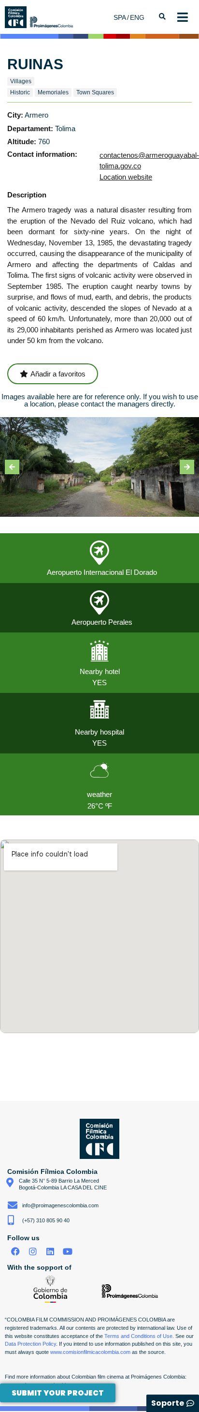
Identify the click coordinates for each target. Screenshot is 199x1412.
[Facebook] (16, 1252)
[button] (12, 467)
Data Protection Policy (30, 1344)
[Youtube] (67, 1252)
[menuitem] (122, 17)
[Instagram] (33, 1252)
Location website (126, 177)
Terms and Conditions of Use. (139, 1336)
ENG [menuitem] (137, 17)
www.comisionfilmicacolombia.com (90, 1352)
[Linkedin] (50, 1252)
